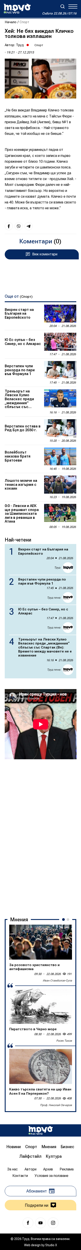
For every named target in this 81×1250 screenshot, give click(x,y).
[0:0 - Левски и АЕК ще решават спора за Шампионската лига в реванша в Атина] (60, 513)
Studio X (51, 1245)
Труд (20, 45)
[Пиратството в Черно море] (40, 1006)
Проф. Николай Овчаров (56, 1105)
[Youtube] (40, 1222)
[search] (62, 6)
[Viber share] (19, 226)
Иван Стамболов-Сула (57, 980)
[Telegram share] (29, 226)
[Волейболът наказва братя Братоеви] (60, 456)
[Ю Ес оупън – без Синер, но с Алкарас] (60, 342)
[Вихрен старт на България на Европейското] (60, 314)
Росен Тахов (64, 1040)
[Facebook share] (9, 226)
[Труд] (40, 1130)
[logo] (17, 9)
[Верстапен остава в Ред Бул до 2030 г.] (60, 428)
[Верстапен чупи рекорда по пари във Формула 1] (60, 370)
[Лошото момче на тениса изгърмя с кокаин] (60, 485)
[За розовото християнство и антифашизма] (40, 942)
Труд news (53, 597)
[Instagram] (53, 1222)
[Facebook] (27, 1222)
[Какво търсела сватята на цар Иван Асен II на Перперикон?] (40, 1066)
